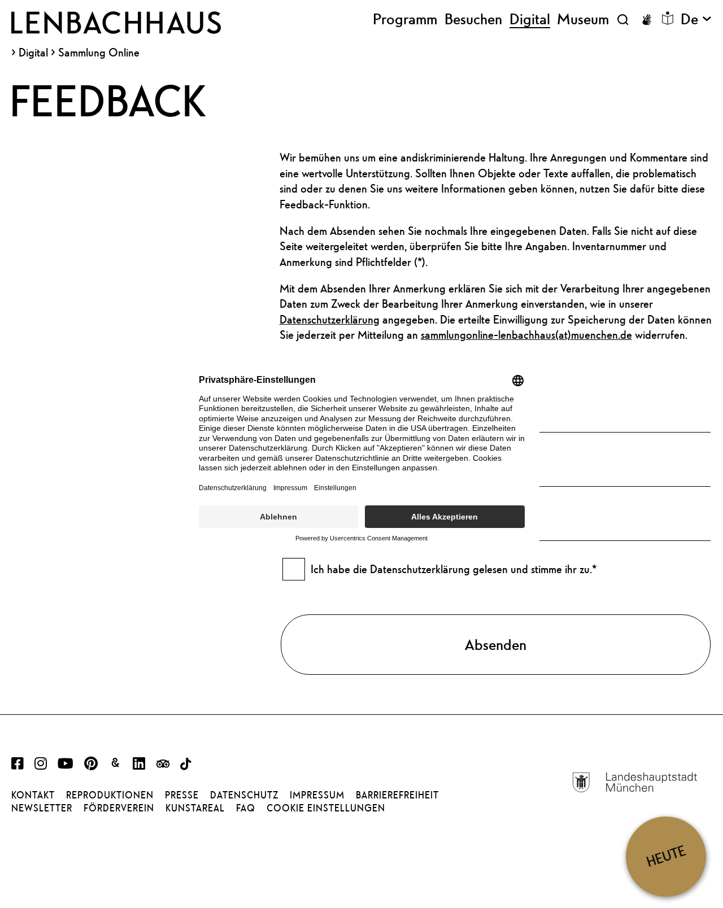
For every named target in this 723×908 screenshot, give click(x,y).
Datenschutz (244, 795)
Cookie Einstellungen (326, 808)
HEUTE (665, 856)
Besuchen (473, 19)
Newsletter (41, 808)
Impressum (317, 795)
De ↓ (696, 19)
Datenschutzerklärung (330, 319)
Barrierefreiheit (397, 795)
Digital (33, 52)
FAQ (245, 808)
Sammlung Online (99, 52)
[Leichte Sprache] (667, 18)
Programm (405, 19)
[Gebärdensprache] (647, 19)
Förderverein (119, 808)
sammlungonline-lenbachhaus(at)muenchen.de (526, 334)
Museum (583, 19)
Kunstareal (195, 808)
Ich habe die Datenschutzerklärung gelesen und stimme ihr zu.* (453, 568)
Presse (182, 795)
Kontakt (33, 795)
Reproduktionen (110, 795)
